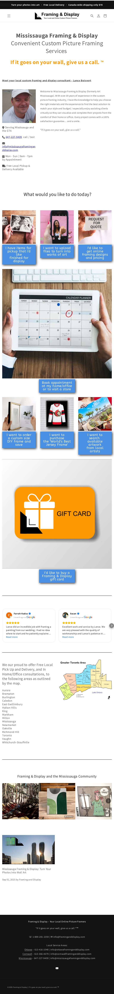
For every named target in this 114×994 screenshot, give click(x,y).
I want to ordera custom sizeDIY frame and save (19, 440)
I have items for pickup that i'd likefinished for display (19, 254)
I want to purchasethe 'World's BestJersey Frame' (57, 440)
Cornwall (27, 953)
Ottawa (28, 949)
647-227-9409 (14, 137)
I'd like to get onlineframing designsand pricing (95, 253)
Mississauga (25, 958)
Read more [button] (12, 637)
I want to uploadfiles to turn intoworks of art (57, 251)
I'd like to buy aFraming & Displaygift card (57, 576)
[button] (9, 16)
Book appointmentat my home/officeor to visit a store (57, 386)
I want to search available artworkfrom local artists (95, 443)
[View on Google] (9, 615)
